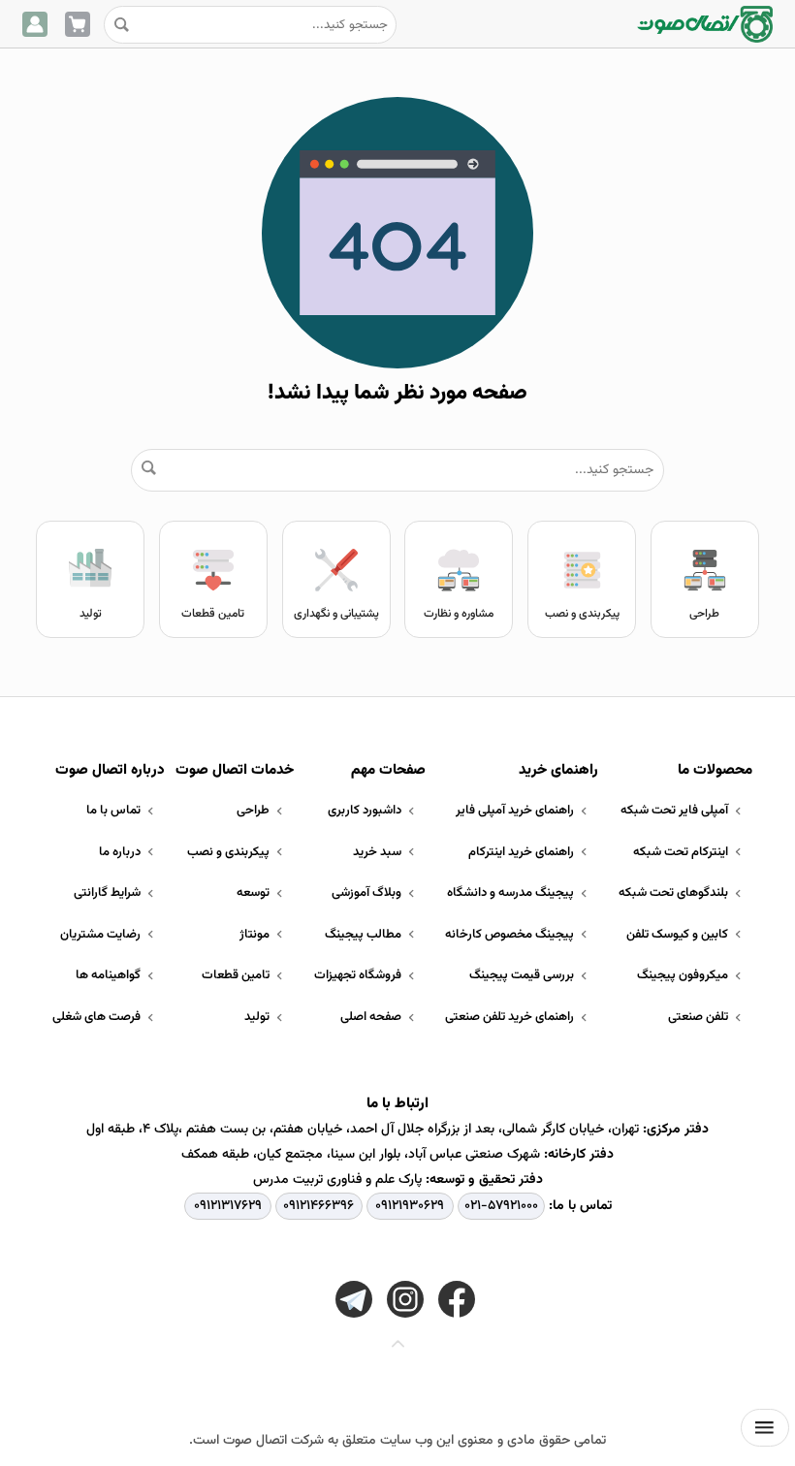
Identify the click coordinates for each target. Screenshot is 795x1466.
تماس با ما (113, 810)
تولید (91, 613)
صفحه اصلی (370, 1017)
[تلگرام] (353, 1299)
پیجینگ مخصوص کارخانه (509, 934)
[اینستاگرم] (405, 1299)
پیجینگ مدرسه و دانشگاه (510, 893)
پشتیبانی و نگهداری (336, 613)
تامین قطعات (212, 613)
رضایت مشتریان (100, 934)
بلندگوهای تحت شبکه (673, 893)
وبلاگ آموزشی (366, 893)
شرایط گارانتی (107, 893)
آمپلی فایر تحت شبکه (674, 810)
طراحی (704, 613)
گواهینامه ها (108, 975)
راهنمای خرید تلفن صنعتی (509, 1017)
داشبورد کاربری (364, 810)
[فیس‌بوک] (456, 1299)
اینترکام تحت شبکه (680, 852)
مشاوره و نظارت (458, 613)
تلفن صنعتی (698, 1017)
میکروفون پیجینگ (682, 975)
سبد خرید (377, 852)
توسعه (253, 893)
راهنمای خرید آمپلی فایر (515, 810)
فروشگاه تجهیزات (357, 975)
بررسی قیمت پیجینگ (521, 975)
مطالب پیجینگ (363, 934)
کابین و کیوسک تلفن (677, 934)
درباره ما (120, 852)
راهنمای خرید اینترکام (521, 852)
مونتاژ (254, 934)
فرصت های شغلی (96, 1017)
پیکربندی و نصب (582, 613)
